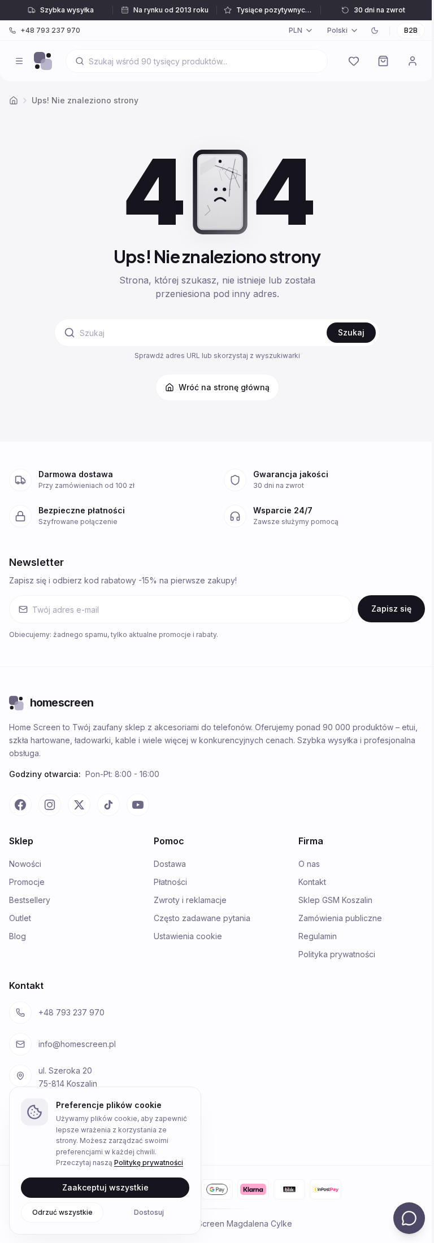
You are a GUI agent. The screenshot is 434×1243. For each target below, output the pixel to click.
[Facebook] (20, 804)
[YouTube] (138, 804)
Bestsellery (29, 900)
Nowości (25, 864)
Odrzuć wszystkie (62, 1211)
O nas (309, 864)
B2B (411, 30)
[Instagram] (49, 804)
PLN (295, 30)
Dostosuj (149, 1211)
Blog (17, 936)
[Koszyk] (383, 61)
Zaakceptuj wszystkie (105, 1187)
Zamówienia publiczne (340, 918)
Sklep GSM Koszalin (335, 900)
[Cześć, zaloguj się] (412, 61)
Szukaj (351, 332)
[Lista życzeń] (353, 61)
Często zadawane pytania (202, 918)
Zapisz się (391, 608)
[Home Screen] (43, 61)
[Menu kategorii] (19, 61)
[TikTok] (108, 804)
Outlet (20, 918)
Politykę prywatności (148, 1162)
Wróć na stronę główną (224, 387)
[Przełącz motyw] (375, 30)
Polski (337, 30)
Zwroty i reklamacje (190, 900)
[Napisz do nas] (409, 1218)
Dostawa (170, 864)
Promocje (27, 882)
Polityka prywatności (336, 954)
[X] (79, 804)
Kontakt (312, 882)
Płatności (170, 882)
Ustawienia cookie (188, 936)
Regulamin (317, 936)
